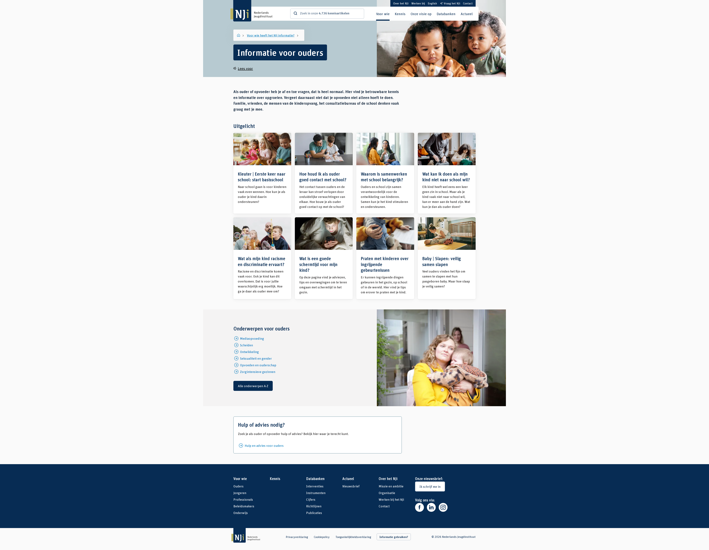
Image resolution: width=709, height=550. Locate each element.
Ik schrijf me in (430, 486)
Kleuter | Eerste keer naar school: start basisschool (262, 173)
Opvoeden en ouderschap (258, 365)
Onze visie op (421, 13)
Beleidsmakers (243, 506)
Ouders (238, 486)
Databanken (446, 13)
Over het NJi (400, 3)
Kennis (400, 13)
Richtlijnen (313, 506)
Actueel (467, 13)
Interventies (314, 486)
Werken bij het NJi (391, 499)
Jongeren (239, 493)
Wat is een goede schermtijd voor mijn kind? (324, 258)
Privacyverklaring (297, 537)
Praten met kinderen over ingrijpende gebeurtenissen (385, 258)
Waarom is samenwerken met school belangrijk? (385, 173)
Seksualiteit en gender (256, 358)
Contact (468, 3)
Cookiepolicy (322, 537)
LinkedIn (431, 507)
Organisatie (387, 493)
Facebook (419, 507)
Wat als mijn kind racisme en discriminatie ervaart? (262, 258)
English (432, 3)
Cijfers (310, 499)
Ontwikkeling (249, 351)
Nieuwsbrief (350, 486)
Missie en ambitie (391, 486)
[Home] (239, 35)
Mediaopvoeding (252, 338)
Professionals (243, 499)
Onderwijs (240, 512)
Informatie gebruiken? (393, 537)
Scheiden (246, 345)
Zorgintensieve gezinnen (257, 371)
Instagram (443, 507)
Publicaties (314, 512)
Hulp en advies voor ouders (264, 445)
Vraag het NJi (452, 3)
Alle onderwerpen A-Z (253, 386)
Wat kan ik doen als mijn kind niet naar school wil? (447, 173)
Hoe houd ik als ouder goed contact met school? (324, 173)
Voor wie (383, 13)
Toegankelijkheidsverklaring (353, 537)
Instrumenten (316, 493)
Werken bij (418, 3)
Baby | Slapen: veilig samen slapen (447, 258)
